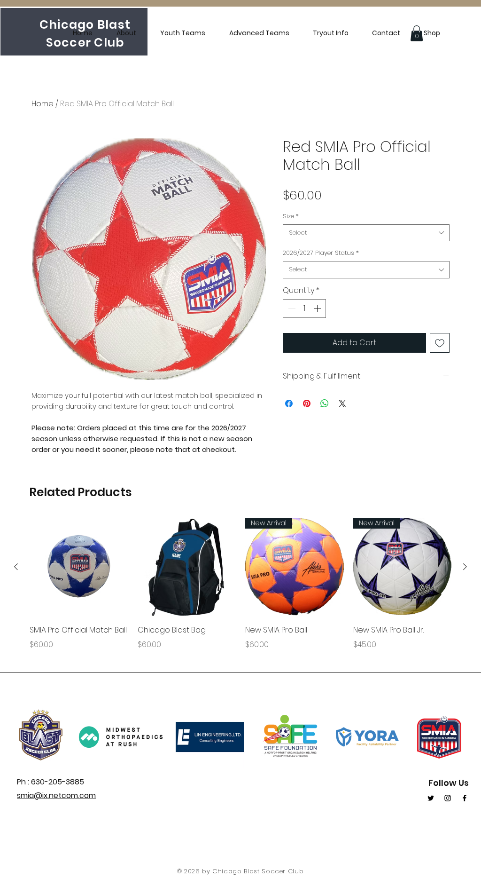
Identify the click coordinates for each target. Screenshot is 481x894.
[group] (240, 591)
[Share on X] (342, 403)
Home (42, 103)
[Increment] (318, 308)
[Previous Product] (16, 566)
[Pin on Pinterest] (306, 403)
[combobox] (366, 232)
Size (291, 216)
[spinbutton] (304, 308)
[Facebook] (464, 798)
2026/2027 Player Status (321, 253)
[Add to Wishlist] (440, 343)
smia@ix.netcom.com (56, 795)
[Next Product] (465, 566)
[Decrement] (290, 308)
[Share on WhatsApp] (324, 403)
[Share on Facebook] (289, 403)
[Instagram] (447, 798)
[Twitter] (431, 798)
